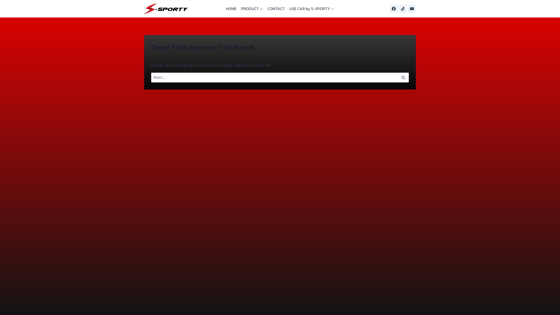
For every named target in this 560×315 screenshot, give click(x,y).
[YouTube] (412, 9)
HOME (231, 9)
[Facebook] (394, 9)
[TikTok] (403, 9)
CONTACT (276, 9)
